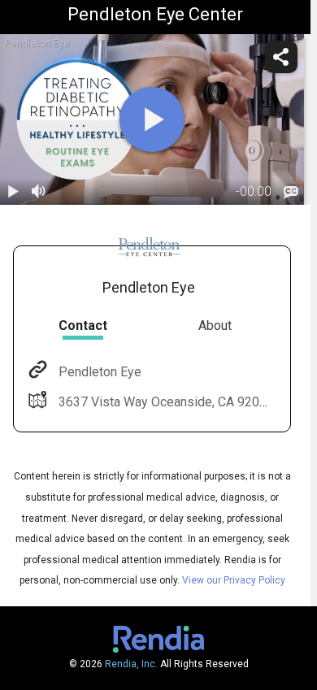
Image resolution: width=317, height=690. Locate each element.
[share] (281, 57)
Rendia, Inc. (131, 664)
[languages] (291, 192)
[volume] (39, 192)
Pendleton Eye (100, 372)
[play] (152, 119)
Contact (83, 325)
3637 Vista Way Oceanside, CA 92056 (166, 402)
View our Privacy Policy (233, 580)
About (215, 325)
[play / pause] (13, 192)
